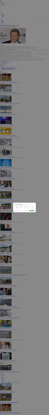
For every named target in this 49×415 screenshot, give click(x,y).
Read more (25, 205)
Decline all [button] (26, 210)
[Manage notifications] (47, 413)
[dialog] (24, 207)
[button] (17, 210)
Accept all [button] (31, 210)
